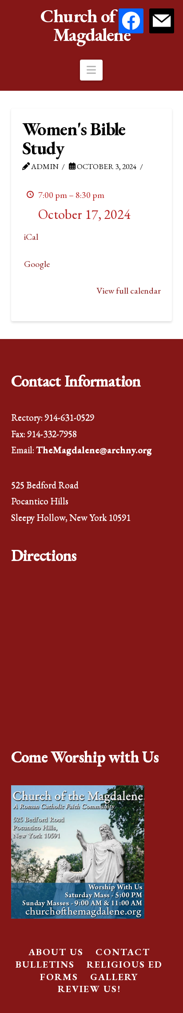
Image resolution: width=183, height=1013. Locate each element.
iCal (31, 236)
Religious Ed (125, 964)
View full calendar (128, 290)
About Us (56, 952)
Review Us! (89, 989)
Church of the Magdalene (91, 25)
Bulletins (45, 964)
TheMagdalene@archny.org (94, 450)
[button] (91, 70)
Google (37, 264)
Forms (59, 977)
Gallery (114, 977)
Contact (122, 952)
